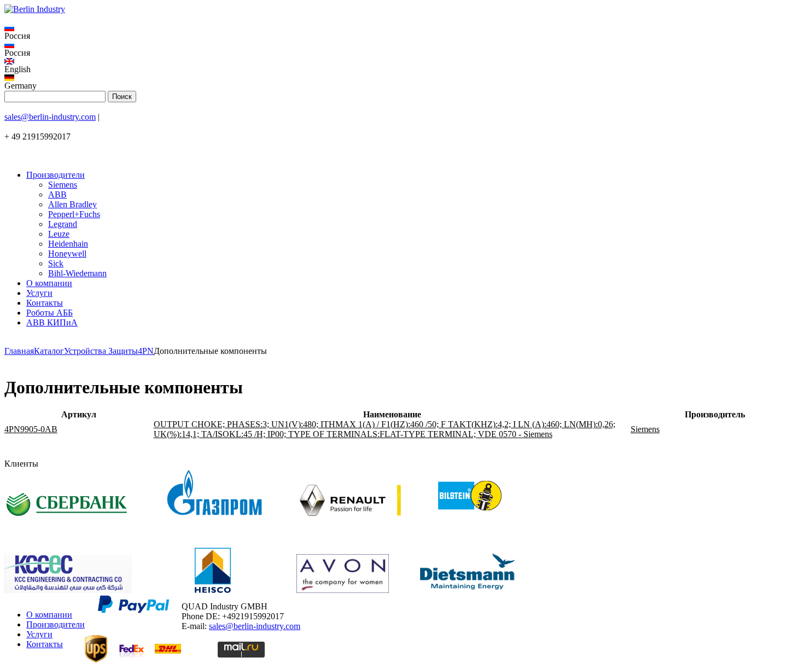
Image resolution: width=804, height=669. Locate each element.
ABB (57, 194)
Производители (55, 174)
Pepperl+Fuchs (74, 214)
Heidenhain (68, 243)
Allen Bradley (72, 204)
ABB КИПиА (52, 322)
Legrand (62, 224)
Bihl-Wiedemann (77, 273)
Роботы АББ (49, 312)
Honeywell (67, 253)
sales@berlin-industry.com (50, 116)
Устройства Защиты (101, 351)
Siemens (62, 184)
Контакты (44, 302)
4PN (146, 351)
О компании (49, 283)
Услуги (39, 293)
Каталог (49, 351)
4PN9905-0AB (30, 429)
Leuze (58, 233)
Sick (55, 263)
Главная (19, 351)
